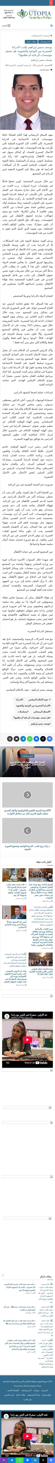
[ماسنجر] (36, 739)
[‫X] (43, 739)
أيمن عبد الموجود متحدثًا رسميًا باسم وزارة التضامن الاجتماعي (15, 924)
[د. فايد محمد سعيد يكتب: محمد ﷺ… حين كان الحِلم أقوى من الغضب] (45, 1311)
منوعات (36, 1390)
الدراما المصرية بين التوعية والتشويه (32, 705)
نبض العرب (27, 1399)
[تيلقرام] (23, 739)
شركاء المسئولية (33, 1395)
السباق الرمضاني (41, 711)
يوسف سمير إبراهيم (40, 724)
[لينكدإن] (35, 1460)
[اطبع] (10, 739)
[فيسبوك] (49, 739)
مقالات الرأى (31, 42)
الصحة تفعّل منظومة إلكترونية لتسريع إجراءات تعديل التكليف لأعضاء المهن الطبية (27, 764)
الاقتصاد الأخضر (13, 1390)
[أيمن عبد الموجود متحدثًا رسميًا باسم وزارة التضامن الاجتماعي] (14, 912)
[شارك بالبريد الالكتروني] (16, 739)
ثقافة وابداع (46, 1395)
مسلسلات (22, 711)
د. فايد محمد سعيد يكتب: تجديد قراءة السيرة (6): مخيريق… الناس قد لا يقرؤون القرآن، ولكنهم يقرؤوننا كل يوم (16, 889)
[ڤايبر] (4, 1460)
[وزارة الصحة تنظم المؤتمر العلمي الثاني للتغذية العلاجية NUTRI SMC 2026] (41, 959)
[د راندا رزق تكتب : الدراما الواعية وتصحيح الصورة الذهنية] (27, 830)
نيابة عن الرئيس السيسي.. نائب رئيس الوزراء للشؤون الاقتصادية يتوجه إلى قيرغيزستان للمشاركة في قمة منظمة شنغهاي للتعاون (15, 976)
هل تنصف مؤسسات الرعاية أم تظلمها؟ (31, 717)
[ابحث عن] (51, 25)
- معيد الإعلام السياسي (38, 699)
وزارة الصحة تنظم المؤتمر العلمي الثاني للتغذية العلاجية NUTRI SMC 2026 (41, 971)
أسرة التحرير (9, 1395)
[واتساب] (30, 739)
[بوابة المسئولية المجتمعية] (27, 14)
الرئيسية (46, 36)
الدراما (19, 699)
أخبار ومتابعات (36, 36)
